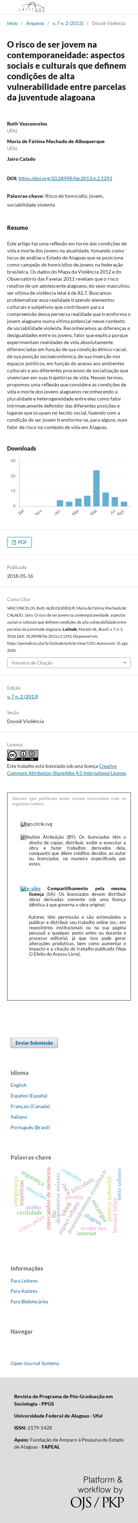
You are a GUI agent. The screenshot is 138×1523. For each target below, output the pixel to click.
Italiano (19, 1117)
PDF (22, 542)
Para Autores (24, 1291)
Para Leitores (24, 1281)
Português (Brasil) (30, 1127)
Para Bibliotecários (29, 1301)
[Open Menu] (7, 7)
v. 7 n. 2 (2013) (68, 23)
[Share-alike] (31, 888)
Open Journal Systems (35, 1363)
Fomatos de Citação (32, 663)
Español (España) (29, 1096)
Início (12, 23)
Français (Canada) (30, 1106)
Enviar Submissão (34, 1043)
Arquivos (35, 23)
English (19, 1085)
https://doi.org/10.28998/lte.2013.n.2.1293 (65, 178)
